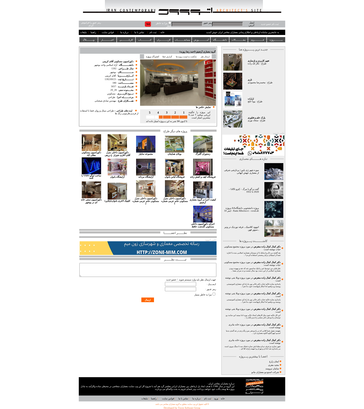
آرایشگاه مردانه (145, 177)
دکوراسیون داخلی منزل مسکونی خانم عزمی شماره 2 (145, 201)
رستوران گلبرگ (202, 154)
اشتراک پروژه (152, 56)
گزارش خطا (167, 57)
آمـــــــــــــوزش (201, 40)
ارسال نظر (205, 57)
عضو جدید (171, 280)
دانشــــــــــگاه (220, 40)
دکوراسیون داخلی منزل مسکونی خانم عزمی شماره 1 (174, 201)
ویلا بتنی (235, 278)
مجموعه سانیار (146, 154)
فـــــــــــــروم (257, 40)
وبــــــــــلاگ (88, 40)
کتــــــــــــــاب (144, 40)
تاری (250, 80)
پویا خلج (251, 101)
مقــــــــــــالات (239, 40)
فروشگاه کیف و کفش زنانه (202, 177)
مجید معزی (273, 365)
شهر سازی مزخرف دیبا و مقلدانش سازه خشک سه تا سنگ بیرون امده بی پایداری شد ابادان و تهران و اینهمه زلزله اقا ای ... (253, 347)
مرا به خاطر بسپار (203, 295)
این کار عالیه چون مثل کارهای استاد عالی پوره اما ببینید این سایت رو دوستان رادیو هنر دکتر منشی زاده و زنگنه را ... (253, 316)
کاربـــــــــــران (164, 40)
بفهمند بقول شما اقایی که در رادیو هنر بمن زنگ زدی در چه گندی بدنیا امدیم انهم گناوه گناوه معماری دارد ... (253, 332)
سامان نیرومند (272, 368)
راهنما (93, 32)
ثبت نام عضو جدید (270, 24)
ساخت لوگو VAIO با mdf (91, 176)
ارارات (251, 99)
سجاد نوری (253, 120)
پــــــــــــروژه (276, 40)
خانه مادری (234, 324)
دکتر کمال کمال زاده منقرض (267, 246)
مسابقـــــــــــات (182, 40)
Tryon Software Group (189, 408)
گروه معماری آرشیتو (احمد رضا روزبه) (197, 52)
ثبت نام (153, 32)
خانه (163, 32)
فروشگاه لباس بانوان (175, 177)
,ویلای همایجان (175, 154)
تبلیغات (83, 32)
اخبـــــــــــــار (107, 40)
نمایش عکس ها (203, 107)
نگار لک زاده (253, 63)
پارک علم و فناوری (256, 118)
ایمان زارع (274, 361)
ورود (216, 398)
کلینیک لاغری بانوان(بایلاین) (117, 201)
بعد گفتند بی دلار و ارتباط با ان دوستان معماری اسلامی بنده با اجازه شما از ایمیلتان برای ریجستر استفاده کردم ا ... (254, 254)
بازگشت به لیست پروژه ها (186, 57)
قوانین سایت (108, 32)
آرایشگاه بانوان (117, 177)
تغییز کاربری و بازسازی (258, 61)
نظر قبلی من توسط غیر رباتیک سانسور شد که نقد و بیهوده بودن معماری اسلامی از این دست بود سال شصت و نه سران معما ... (255, 269)
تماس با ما (139, 32)
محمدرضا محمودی (256, 82)
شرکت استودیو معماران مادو (265, 372)
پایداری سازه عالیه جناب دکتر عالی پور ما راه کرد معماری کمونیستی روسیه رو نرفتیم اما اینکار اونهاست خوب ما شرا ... (254, 285)
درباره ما (124, 32)
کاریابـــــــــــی (126, 40)
